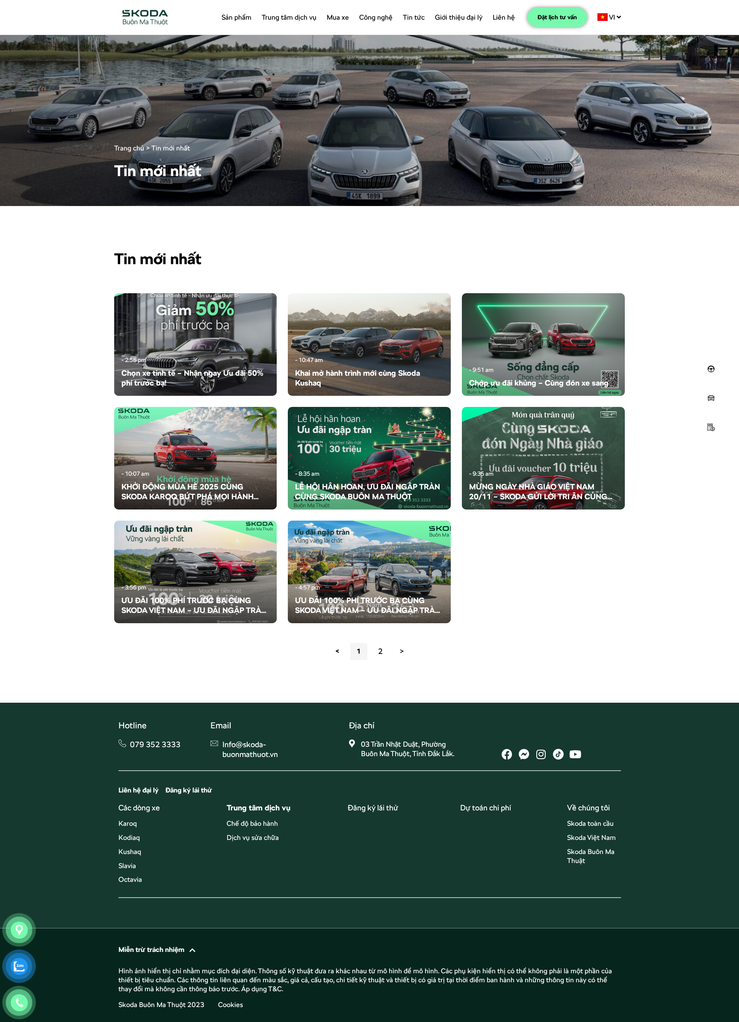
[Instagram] (541, 754)
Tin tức (414, 17)
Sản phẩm (236, 17)
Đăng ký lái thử (373, 807)
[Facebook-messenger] (524, 754)
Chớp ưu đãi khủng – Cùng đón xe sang (539, 382)
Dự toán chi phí (485, 807)
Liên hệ (504, 17)
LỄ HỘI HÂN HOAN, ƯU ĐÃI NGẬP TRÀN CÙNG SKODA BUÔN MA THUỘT (367, 491)
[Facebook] (507, 754)
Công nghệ (376, 17)
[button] (369, 949)
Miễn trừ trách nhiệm (151, 949)
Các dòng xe (139, 807)
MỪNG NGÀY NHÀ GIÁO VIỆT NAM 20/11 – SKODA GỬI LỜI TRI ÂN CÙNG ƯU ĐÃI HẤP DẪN (538, 492)
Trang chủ (129, 148)
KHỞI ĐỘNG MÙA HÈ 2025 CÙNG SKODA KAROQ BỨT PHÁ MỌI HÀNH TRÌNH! (187, 492)
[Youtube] (575, 754)
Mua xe (338, 17)
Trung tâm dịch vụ (289, 17)
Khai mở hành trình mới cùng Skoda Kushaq (357, 377)
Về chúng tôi (588, 807)
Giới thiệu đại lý (458, 17)
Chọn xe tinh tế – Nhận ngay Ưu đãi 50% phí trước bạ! (192, 377)
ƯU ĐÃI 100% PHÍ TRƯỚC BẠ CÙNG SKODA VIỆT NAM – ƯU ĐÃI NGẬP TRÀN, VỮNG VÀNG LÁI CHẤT (195, 606)
